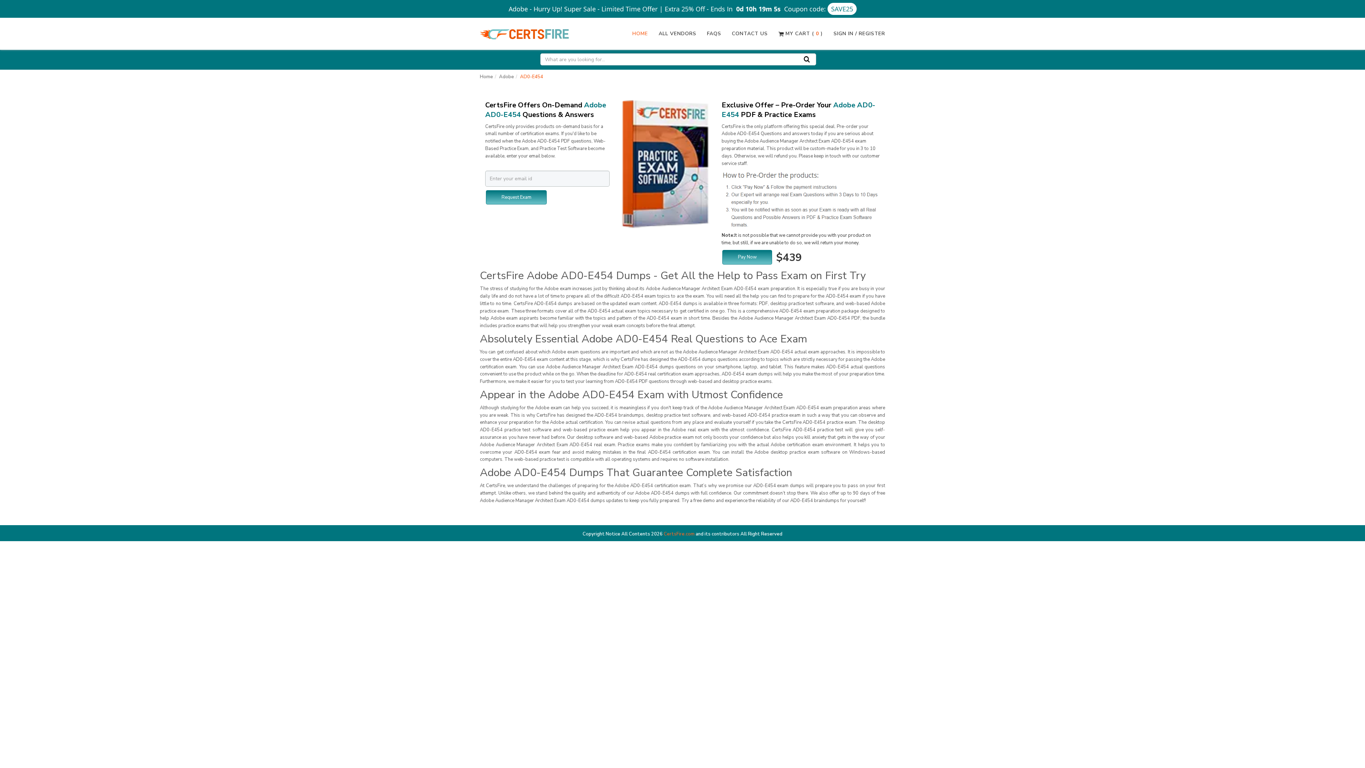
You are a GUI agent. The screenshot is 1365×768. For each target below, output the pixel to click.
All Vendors (677, 33)
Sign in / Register (859, 33)
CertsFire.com (679, 534)
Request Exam (516, 197)
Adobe (506, 77)
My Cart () (803, 33)
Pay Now (747, 257)
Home (640, 33)
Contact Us (750, 33)
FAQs (714, 33)
